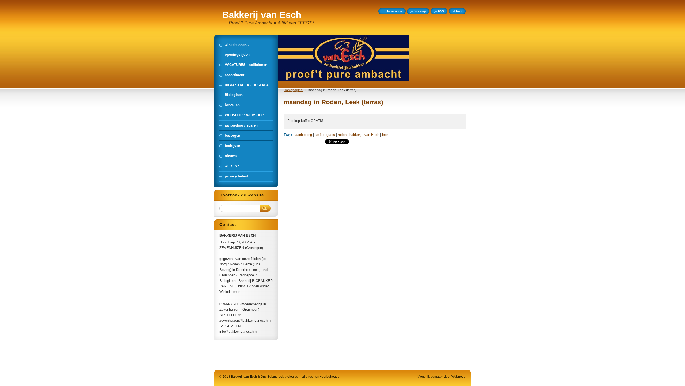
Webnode (458, 376)
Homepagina (293, 90)
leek (385, 135)
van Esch (371, 135)
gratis (330, 135)
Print (459, 11)
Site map (420, 11)
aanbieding (303, 135)
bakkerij (355, 135)
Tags (288, 135)
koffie (319, 135)
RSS (441, 11)
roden (342, 135)
